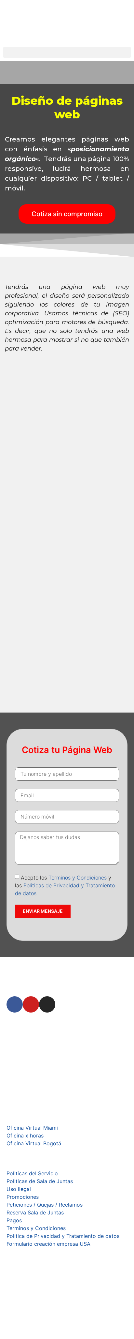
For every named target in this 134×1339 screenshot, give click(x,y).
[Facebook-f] (15, 1004)
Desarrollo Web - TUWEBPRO (43, 1330)
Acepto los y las (65, 885)
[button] (67, 52)
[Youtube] (31, 1004)
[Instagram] (47, 1004)
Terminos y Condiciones (77, 877)
